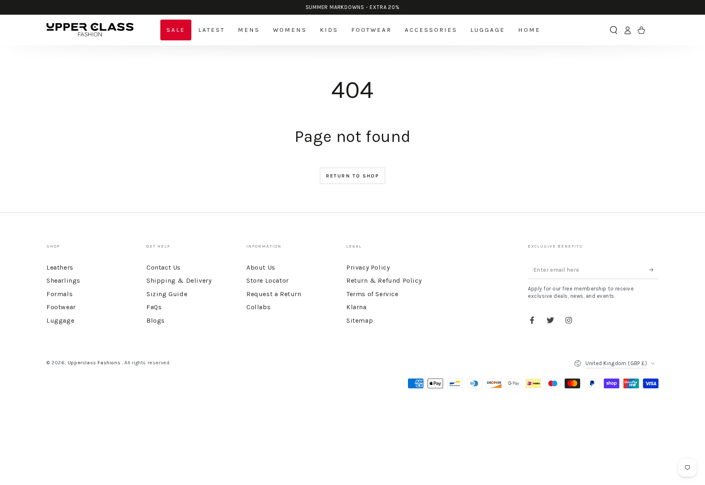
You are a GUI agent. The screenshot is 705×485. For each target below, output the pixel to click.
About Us (260, 267)
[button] (614, 30)
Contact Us (163, 267)
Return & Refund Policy (383, 280)
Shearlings (63, 280)
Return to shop (352, 176)
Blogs (155, 320)
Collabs (258, 307)
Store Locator (267, 280)
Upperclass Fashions (95, 362)
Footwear (61, 307)
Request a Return (274, 294)
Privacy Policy (368, 267)
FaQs (154, 307)
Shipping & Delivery (178, 280)
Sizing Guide (166, 294)
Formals (60, 294)
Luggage (60, 320)
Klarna (356, 307)
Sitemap (359, 320)
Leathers (60, 267)
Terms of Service (372, 294)
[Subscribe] (653, 270)
